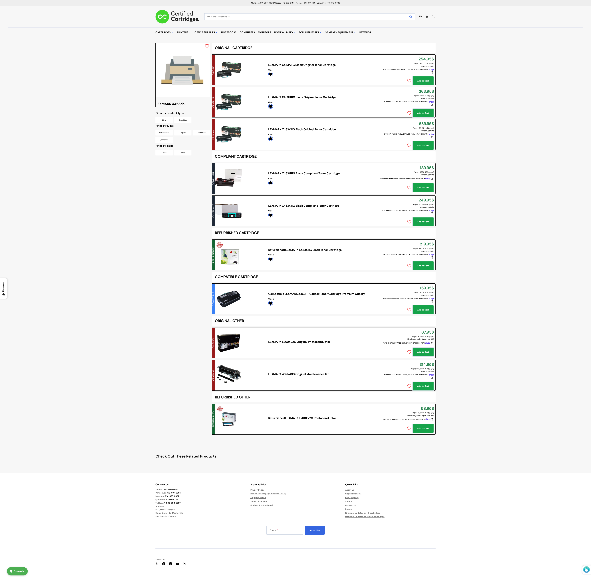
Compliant (164, 140)
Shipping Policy (258, 497)
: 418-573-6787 (284, 3)
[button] (421, 16)
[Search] (411, 16)
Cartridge (183, 120)
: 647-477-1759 (306, 3)
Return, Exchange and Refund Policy (268, 493)
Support (349, 509)
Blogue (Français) (353, 493)
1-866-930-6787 (172, 503)
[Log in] (426, 16)
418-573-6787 (171, 499)
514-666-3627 (172, 496)
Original (183, 132)
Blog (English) (351, 497)
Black (183, 152)
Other (164, 120)
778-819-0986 (174, 492)
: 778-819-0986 (328, 3)
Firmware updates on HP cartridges (362, 513)
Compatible (201, 132)
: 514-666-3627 (262, 3)
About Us (349, 490)
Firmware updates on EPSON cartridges (364, 516)
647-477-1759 (170, 489)
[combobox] (309, 16)
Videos (348, 501)
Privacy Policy (257, 490)
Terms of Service (258, 501)
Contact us (350, 505)
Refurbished (164, 132)
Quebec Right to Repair (261, 505)
